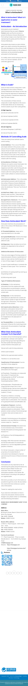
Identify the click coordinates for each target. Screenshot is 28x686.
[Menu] (2, 5)
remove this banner (19, 683)
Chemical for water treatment (14, 10)
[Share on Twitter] (12, 573)
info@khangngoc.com (7, 543)
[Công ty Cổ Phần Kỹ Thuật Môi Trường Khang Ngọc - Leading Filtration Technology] (15, 5)
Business (6, 552)
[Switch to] (13, 1)
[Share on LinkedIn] (20, 573)
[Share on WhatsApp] (7, 573)
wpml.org (12, 682)
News (7, 1)
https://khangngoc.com (13, 545)
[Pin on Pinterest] (18, 573)
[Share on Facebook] (10, 573)
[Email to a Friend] (15, 573)
